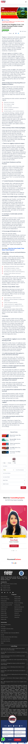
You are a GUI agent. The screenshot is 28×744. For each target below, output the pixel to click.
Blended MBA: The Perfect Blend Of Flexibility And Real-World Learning (14, 653)
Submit (23, 487)
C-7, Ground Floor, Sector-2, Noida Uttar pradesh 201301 (9, 584)
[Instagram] (7, 592)
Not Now (10, 739)
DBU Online (3, 630)
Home (4, 20)
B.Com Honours (4, 596)
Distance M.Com (4, 617)
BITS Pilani (3, 626)
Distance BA (3, 611)
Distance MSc (17, 600)
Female (9, 462)
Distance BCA (4, 615)
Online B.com (17, 615)
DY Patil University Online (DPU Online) (9, 636)
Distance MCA (17, 598)
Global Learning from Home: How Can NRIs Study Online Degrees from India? (13, 656)
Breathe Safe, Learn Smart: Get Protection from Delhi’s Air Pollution (13, 671)
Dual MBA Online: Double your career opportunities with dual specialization (14, 660)
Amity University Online (6, 624)
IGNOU (2, 643)
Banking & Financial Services (7, 602)
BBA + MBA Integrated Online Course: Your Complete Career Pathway (14, 682)
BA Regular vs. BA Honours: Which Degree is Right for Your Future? (13, 678)
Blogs (8, 20)
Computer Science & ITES (6, 604)
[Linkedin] (10, 592)
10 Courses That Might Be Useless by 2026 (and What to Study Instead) (13, 664)
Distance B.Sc (4, 609)
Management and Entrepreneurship (18, 610)
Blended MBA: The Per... (15, 439)
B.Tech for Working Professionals (5, 599)
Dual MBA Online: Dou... (15, 447)
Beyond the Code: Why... (15, 435)
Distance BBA (4, 613)
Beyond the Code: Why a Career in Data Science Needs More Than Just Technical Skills (13, 649)
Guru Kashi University (5, 641)
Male (5, 462)
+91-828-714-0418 (6, 587)
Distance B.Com (4, 606)
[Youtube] (13, 592)
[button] (11, 550)
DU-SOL (2, 634)
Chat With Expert (14, 545)
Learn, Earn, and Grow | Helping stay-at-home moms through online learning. (14, 675)
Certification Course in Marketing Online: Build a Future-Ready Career (13, 667)
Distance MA (3, 619)
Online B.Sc (16, 617)
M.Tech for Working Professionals (18, 603)
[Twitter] (5, 592)
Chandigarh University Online (7, 628)
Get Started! (17, 739)
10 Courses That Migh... (15, 451)
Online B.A (16, 613)
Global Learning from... (15, 443)
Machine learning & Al (19, 606)
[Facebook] (2, 592)
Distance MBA (17, 596)
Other (15, 462)
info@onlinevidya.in (6, 589)
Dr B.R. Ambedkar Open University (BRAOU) (10, 632)
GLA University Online (5, 639)
